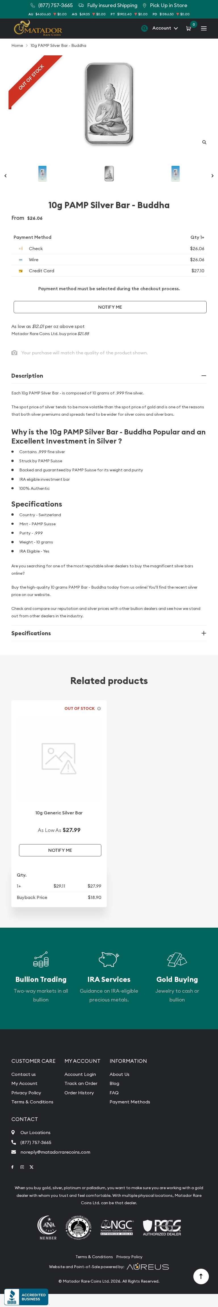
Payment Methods (130, 1102)
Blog (114, 1083)
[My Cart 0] (189, 28)
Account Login (80, 1074)
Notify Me (110, 307)
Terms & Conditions (32, 1102)
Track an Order (80, 1083)
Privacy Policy (26, 1092)
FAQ (114, 1092)
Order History (79, 1092)
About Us (119, 1074)
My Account (24, 1083)
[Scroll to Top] (201, 1277)
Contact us (23, 1074)
